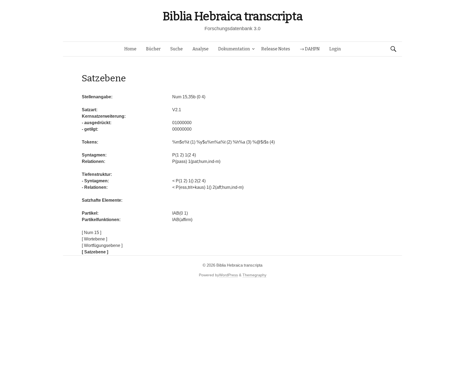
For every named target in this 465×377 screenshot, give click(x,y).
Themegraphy (254, 275)
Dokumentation (234, 48)
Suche (176, 48)
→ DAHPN (310, 48)
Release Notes (275, 48)
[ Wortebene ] (94, 239)
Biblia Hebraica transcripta (232, 16)
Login (335, 48)
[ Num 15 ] (91, 232)
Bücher (153, 48)
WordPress (228, 275)
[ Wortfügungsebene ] (102, 245)
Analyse (200, 48)
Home (130, 48)
